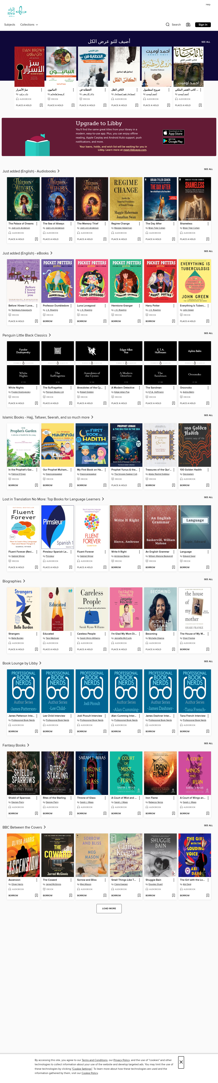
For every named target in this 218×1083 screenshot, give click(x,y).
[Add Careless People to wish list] (105, 649)
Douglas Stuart (156, 884)
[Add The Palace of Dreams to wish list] (36, 239)
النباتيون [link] (52, 89)
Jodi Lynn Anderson (20, 228)
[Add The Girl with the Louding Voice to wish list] (208, 896)
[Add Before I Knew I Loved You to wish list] (36, 321)
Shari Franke (189, 638)
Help (208, 4)
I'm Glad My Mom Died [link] (124, 633)
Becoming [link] (151, 633)
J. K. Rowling (52, 310)
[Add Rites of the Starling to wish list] (70, 813)
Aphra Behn (188, 392)
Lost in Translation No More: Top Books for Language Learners (52, 499)
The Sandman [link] (154, 387)
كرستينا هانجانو (57, 94)
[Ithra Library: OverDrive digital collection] (16, 12)
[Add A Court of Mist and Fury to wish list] (139, 813)
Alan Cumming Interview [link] (124, 716)
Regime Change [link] (120, 223)
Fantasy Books (14, 745)
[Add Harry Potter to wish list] (173, 321)
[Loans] (188, 25)
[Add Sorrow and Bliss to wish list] (105, 896)
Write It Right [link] (119, 551)
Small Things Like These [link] (124, 880)
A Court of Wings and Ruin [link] (193, 798)
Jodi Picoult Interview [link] (89, 716)
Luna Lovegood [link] (86, 305)
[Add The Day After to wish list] (173, 239)
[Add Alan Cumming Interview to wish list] (139, 731)
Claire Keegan (121, 884)
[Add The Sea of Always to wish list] (70, 239)
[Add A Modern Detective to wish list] (139, 403)
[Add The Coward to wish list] (70, 896)
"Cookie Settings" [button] (82, 1069)
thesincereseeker (54, 474)
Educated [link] (48, 633)
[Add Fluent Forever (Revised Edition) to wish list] (36, 567)
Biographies (12, 581)
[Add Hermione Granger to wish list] (139, 321)
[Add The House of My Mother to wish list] (208, 649)
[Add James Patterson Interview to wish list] (36, 731)
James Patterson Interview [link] (22, 716)
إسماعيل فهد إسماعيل (124, 94)
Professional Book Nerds (23, 720)
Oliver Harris (17, 884)
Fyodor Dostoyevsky (20, 392)
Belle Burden (17, 638)
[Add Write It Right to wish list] (139, 567)
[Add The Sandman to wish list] (173, 403)
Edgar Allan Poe (121, 392)
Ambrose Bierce (121, 556)
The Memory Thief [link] (87, 223)
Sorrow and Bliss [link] (87, 880)
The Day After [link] (154, 223)
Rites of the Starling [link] (54, 798)
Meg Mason (85, 884)
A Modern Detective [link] (122, 387)
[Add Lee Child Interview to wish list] (70, 731)
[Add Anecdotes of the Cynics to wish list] (105, 403)
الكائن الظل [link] (117, 89)
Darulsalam (188, 474)
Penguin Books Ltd (55, 392)
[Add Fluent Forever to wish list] (105, 567)
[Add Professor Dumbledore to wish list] (70, 321)
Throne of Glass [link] (86, 798)
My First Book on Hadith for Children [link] (90, 469)
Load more (109, 908)
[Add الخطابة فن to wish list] (105, 105)
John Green (188, 310)
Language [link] (186, 551)
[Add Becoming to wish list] (173, 649)
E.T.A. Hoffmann (156, 392)
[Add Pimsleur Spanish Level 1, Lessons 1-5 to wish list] (70, 567)
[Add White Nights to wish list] (36, 403)
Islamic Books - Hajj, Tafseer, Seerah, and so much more (46, 417)
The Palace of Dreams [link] (21, 223)
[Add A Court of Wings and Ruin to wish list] (208, 813)
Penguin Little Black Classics (25, 335)
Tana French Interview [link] (192, 716)
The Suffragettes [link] (52, 387)
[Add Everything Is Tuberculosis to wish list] (208, 321)
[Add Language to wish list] (208, 567)
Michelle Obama (156, 638)
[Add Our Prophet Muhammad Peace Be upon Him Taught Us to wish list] (70, 485)
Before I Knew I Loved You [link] (22, 305)
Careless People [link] (86, 633)
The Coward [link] (50, 880)
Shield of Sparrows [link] (19, 798)
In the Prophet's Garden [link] (22, 469)
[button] (172, 25)
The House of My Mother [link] (193, 633)
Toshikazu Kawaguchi (21, 310)
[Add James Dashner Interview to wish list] (173, 731)
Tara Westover (52, 638)
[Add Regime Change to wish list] (139, 239)
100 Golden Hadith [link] (191, 469)
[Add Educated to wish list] (70, 649)
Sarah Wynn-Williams (90, 638)
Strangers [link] (14, 633)
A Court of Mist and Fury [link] (124, 798)
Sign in (203, 25)
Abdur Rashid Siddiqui (159, 474)
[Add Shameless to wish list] (208, 239)
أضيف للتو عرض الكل (109, 42)
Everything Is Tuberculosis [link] (193, 305)
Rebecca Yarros (156, 802)
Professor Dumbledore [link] (56, 305)
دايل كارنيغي (88, 94)
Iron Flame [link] (152, 798)
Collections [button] (28, 25)
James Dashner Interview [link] (159, 716)
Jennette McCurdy (123, 638)
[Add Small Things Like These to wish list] (139, 896)
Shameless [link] (186, 223)
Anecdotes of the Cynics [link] (90, 387)
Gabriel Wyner (18, 556)
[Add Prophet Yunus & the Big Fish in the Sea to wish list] (139, 485)
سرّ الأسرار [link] (22, 89)
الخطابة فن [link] (85, 89)
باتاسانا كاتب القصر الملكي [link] (187, 89)
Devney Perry (17, 802)
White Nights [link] (16, 387)
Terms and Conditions (94, 1060)
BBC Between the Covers (23, 827)
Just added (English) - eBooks (26, 253)
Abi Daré (187, 884)
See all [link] (205, 41)
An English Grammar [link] (157, 551)
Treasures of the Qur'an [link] (159, 469)
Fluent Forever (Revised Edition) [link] (22, 551)
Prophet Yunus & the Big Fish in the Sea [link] (124, 469)
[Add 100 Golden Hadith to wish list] (208, 485)
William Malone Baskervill (161, 556)
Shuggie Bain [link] (153, 880)
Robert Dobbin (87, 392)
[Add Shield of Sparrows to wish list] (36, 813)
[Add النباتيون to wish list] (73, 105)
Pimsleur (50, 556)
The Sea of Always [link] (53, 223)
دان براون (23, 94)
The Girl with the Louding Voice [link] (193, 880)
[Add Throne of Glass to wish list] (105, 813)
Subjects (9, 25)
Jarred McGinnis (53, 884)
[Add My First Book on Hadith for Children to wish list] (105, 485)
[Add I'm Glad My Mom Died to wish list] (139, 649)
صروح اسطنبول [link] (151, 89)
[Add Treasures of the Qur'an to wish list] (173, 485)
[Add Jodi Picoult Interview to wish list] (105, 731)
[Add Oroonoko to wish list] (208, 403)
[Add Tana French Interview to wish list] (208, 731)
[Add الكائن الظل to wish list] (137, 105)
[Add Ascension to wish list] (36, 896)
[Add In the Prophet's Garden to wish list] (36, 485)
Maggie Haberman (123, 228)
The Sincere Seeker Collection (126, 474)
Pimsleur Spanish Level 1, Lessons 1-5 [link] (56, 551)
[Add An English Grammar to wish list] (173, 567)
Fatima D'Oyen (18, 474)
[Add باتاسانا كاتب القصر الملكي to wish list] (200, 105)
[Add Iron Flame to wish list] (173, 813)
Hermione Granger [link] (122, 305)
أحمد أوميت (151, 94)
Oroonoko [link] (186, 387)
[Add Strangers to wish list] (36, 649)
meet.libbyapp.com (134, 150)
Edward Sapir (189, 556)
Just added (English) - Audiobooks (30, 171)
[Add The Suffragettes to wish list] (70, 403)
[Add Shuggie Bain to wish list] (173, 896)
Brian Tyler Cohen (157, 228)
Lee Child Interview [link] (54, 716)
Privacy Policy (121, 1060)
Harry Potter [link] (153, 305)
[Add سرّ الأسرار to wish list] (41, 105)
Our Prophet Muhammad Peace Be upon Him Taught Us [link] (56, 469)
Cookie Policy (90, 1073)
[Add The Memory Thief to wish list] (105, 239)
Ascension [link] (14, 880)
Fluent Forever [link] (85, 551)
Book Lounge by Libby (20, 663)
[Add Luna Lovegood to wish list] (105, 321)
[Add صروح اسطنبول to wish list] (168, 105)
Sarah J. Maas (87, 802)
